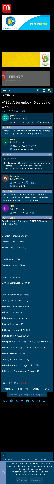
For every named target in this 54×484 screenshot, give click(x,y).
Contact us (8, 459)
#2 (50, 155)
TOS (17, 459)
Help (37, 459)
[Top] (49, 459)
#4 (50, 218)
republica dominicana (23, 149)
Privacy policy (26, 459)
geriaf (7, 111)
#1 (50, 127)
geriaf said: (9, 158)
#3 (50, 191)
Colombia (44, 122)
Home (43, 459)
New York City (20, 186)
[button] (5, 90)
